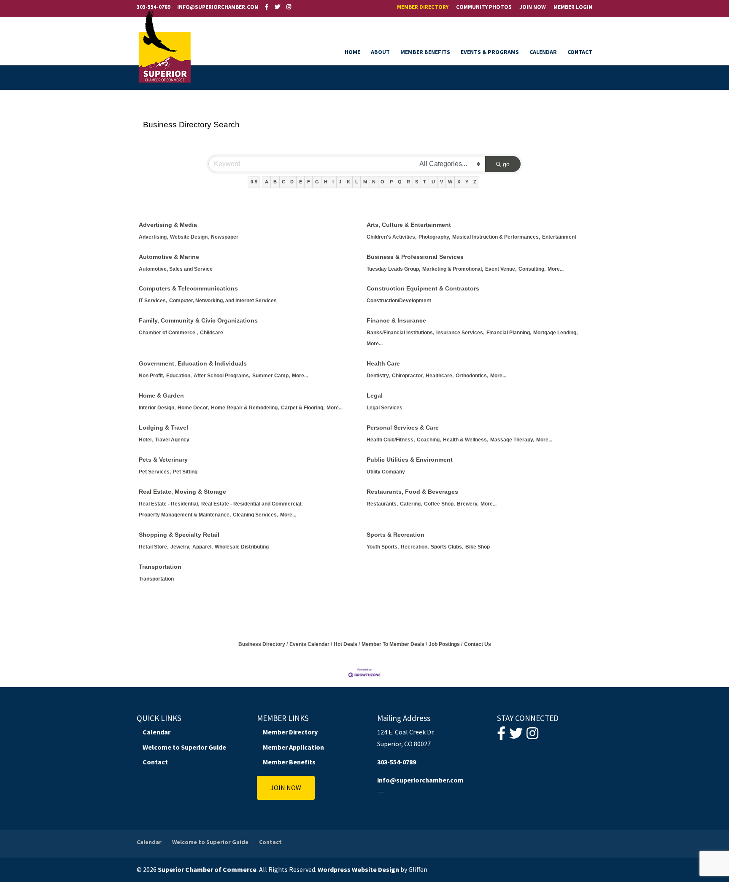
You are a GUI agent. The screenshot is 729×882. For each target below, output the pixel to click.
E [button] (300, 181)
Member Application (293, 747)
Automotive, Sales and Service (176, 269)
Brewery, (467, 504)
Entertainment (559, 237)
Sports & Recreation (395, 534)
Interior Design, (157, 408)
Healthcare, (440, 376)
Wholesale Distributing (242, 547)
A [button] (266, 181)
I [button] (333, 181)
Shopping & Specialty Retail (179, 534)
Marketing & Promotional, (452, 269)
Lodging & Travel (163, 427)
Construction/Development (399, 301)
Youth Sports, (383, 547)
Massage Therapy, (512, 440)
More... (556, 269)
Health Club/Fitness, (391, 440)
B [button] (275, 181)
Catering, (411, 504)
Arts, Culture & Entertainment (409, 224)
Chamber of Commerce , (168, 333)
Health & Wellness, (465, 440)
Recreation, (415, 547)
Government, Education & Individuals (193, 363)
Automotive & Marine (169, 256)
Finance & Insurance (396, 320)
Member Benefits (425, 52)
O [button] (382, 181)
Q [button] (400, 181)
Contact (579, 52)
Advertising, (153, 237)
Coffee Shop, (439, 504)
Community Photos (484, 7)
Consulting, (531, 269)
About (380, 52)
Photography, (434, 237)
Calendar (543, 52)
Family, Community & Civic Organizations (198, 320)
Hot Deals (345, 644)
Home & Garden (161, 395)
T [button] (424, 181)
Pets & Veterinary (163, 459)
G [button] (317, 181)
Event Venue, (500, 269)
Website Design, (189, 237)
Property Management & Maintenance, (185, 515)
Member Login (573, 7)
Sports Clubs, (447, 547)
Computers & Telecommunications (188, 288)
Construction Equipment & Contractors (423, 288)
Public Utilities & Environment (410, 459)
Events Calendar (309, 644)
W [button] (450, 181)
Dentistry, (378, 376)
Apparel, (202, 547)
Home (352, 52)
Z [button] (474, 181)
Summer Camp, (271, 376)
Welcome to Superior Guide (184, 747)
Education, (179, 376)
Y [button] (466, 181)
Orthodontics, (472, 376)
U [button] (433, 181)
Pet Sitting (185, 472)
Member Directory (422, 7)
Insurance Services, (460, 333)
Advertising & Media (168, 224)
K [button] (348, 181)
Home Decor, (193, 408)
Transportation (160, 566)
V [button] (441, 181)
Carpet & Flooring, (302, 408)
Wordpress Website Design (358, 869)
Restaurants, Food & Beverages (412, 491)
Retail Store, (153, 547)
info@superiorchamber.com (420, 780)
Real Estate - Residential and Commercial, (251, 504)
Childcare (211, 333)
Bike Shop (477, 547)
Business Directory (261, 644)
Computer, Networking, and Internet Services (223, 301)
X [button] (458, 181)
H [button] (325, 181)
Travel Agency (172, 440)
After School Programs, (222, 376)
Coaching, (429, 440)
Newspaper (224, 237)
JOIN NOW (285, 787)
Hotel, (146, 440)
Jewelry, (180, 547)
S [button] (416, 181)
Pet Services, (155, 472)
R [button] (408, 181)
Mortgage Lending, (555, 333)
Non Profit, (151, 376)
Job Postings (444, 644)
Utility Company (386, 472)
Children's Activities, (391, 237)
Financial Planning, (508, 333)
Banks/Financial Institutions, (400, 333)
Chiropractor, (408, 376)
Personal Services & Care (403, 427)
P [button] (391, 181)
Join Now (532, 7)
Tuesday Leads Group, (393, 269)
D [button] (292, 181)
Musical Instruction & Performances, (496, 237)
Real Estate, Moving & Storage (182, 491)
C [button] (283, 181)
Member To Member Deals (393, 644)
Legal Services (384, 408)
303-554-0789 (153, 7)
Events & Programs (490, 52)
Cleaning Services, (255, 515)
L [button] (356, 181)
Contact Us (477, 644)
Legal (375, 395)
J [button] (340, 181)
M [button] (365, 181)
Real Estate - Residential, (169, 504)
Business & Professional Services (415, 256)
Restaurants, (382, 504)
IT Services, (153, 301)
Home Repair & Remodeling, (245, 408)
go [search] (506, 164)
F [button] (308, 181)
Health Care (383, 363)
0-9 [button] (254, 181)
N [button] (373, 181)
